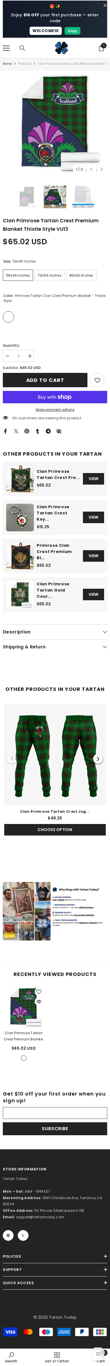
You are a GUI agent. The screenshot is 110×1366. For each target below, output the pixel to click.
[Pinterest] (26, 430)
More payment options (55, 409)
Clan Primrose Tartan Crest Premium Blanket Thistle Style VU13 (24, 1036)
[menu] (6, 48)
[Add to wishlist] (39, 991)
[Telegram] (48, 430)
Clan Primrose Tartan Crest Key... (53, 513)
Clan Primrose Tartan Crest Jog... (55, 811)
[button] (91, 169)
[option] (55, 123)
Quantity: (11, 345)
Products (25, 64)
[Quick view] (39, 1001)
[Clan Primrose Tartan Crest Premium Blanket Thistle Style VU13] (24, 1007)
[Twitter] (16, 430)
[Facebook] (5, 430)
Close (105, 5)
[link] (97, 380)
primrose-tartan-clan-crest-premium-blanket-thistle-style (24, 1058)
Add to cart (45, 380)
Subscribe (55, 1128)
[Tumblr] (37, 430)
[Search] (22, 48)
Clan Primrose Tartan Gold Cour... (53, 590)
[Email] (58, 430)
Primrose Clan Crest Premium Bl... (54, 552)
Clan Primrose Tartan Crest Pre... (58, 474)
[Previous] (12, 759)
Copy (72, 31)
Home (7, 64)
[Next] (98, 759)
